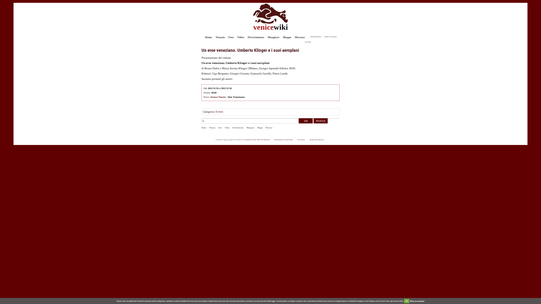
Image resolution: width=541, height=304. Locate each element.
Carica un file (330, 37)
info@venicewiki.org (317, 139)
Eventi (219, 112)
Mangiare (273, 37)
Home (208, 37)
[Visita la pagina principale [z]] (270, 17)
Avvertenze (301, 139)
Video (240, 37)
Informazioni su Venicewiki (283, 139)
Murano (300, 37)
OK (406, 301)
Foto (231, 37)
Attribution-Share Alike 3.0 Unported (256, 139)
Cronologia (315, 37)
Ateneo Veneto (218, 97)
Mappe (287, 37)
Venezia (220, 37)
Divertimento (256, 37)
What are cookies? (417, 301)
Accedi (308, 42)
